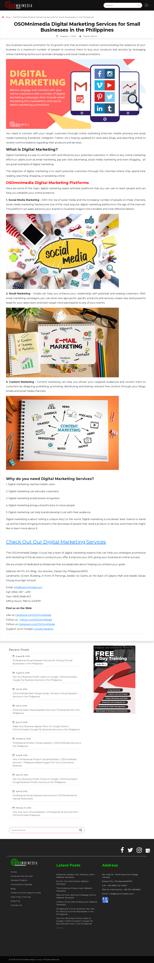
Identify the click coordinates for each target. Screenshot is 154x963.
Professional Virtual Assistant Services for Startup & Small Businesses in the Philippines (42, 662)
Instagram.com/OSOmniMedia (37, 624)
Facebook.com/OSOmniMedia (33, 615)
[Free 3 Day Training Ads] (114, 679)
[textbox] (76, 476)
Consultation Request (21, 884)
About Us (15, 901)
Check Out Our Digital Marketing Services (56, 542)
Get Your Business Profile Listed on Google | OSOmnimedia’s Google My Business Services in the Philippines (45, 678)
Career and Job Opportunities (26, 893)
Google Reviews (43, 629)
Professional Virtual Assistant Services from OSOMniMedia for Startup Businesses (45, 797)
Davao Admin (90, 36)
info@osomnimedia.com (28, 587)
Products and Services (22, 876)
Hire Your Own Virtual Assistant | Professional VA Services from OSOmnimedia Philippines (45, 814)
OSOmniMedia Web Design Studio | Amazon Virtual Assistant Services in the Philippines (45, 695)
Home (14, 872)
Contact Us (16, 905)
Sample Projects (19, 880)
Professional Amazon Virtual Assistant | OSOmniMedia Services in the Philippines (47, 744)
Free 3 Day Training (21, 897)
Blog (8, 17)
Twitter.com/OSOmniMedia (35, 619)
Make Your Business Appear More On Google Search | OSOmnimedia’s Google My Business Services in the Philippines (46, 728)
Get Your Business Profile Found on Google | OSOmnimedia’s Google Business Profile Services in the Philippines (45, 781)
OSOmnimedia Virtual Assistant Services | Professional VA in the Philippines (46, 711)
